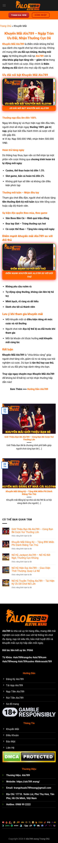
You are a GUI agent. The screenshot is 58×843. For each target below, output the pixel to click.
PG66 (30, 650)
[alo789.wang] (29, 5)
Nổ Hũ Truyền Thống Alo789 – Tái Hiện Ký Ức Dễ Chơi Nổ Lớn (33, 582)
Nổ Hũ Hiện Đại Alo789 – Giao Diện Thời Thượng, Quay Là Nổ (31, 569)
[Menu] (4, 5)
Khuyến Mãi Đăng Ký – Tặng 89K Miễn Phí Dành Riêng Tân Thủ (29, 492)
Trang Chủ (5, 26)
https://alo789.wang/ (28, 781)
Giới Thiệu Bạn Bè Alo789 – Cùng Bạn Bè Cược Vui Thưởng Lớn (29, 438)
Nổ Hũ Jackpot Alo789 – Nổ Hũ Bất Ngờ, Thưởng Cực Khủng (31, 556)
